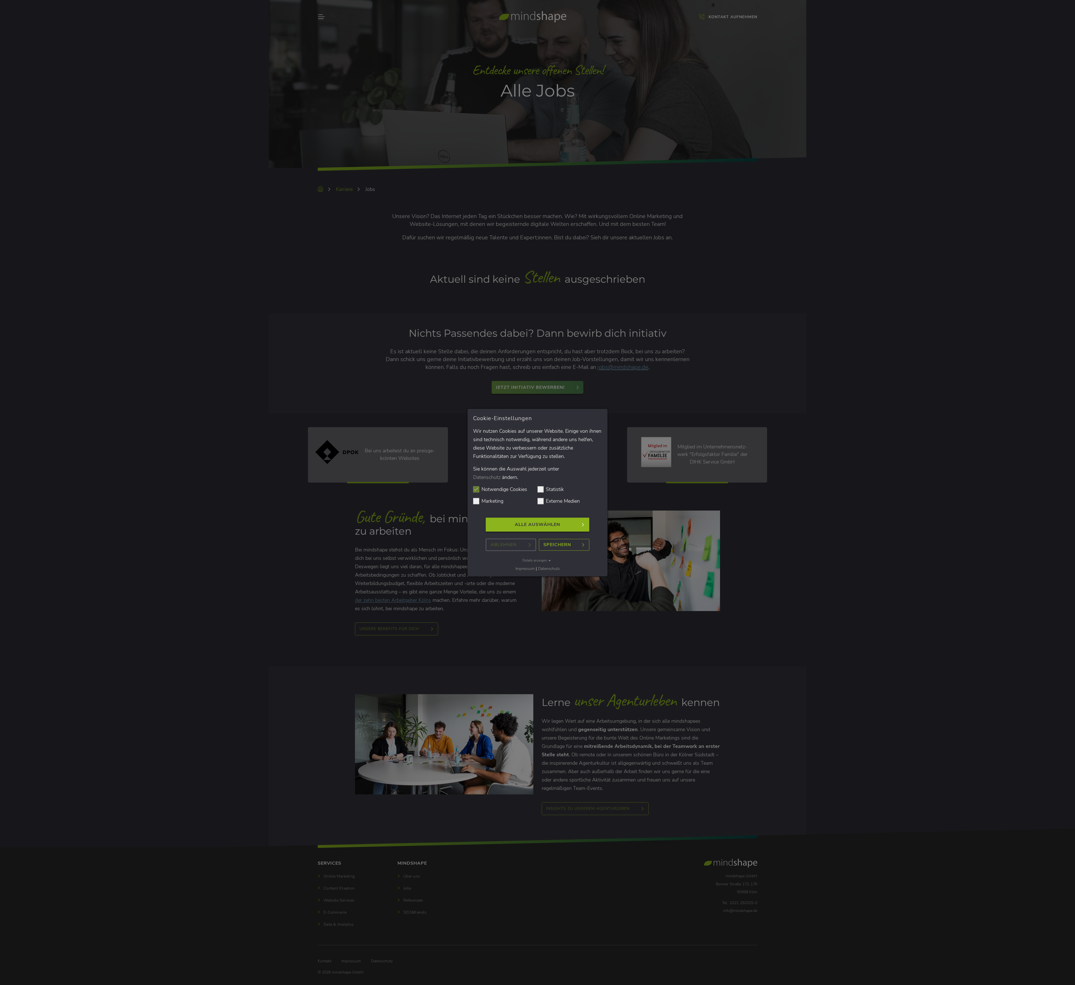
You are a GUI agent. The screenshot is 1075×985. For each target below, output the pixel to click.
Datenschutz (487, 477)
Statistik (555, 489)
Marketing (492, 501)
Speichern (557, 545)
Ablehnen (503, 545)
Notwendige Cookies (504, 489)
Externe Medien (563, 501)
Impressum (525, 569)
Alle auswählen (537, 525)
